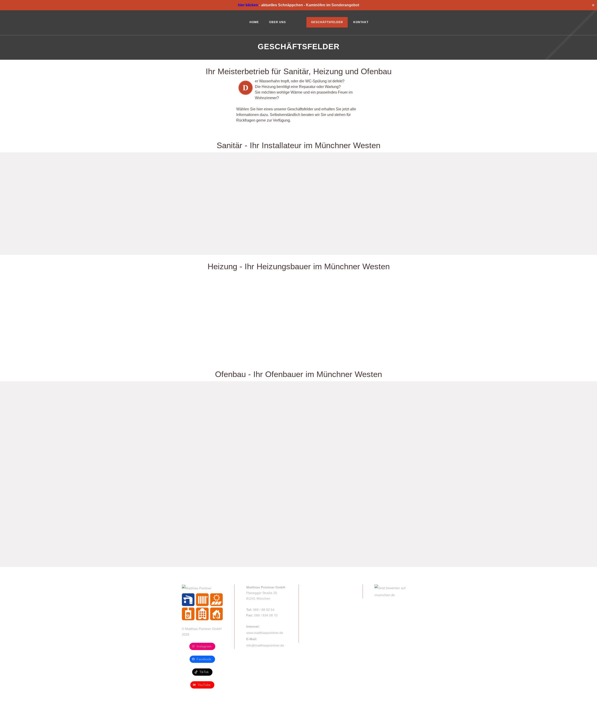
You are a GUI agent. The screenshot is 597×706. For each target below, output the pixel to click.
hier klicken (248, 5)
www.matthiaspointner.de (264, 633)
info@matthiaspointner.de (265, 645)
